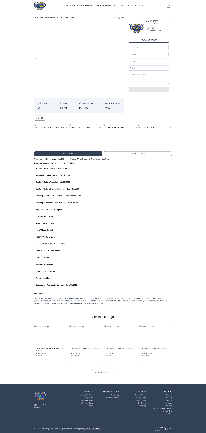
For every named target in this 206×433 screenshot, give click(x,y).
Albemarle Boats (87, 403)
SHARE (40, 118)
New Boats (71, 5)
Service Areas (168, 406)
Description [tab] (68, 154)
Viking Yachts (88, 397)
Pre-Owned (86, 5)
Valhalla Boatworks (86, 400)
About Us (122, 5)
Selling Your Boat (140, 400)
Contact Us (137, 5)
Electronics (142, 403)
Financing (142, 406)
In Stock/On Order (86, 395)
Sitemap (157, 430)
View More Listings (149, 40)
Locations (169, 403)
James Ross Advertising (94, 429)
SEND (149, 90)
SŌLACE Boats (88, 406)
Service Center (140, 395)
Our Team (169, 397)
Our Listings (115, 395)
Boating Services (105, 5)
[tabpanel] (103, 232)
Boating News (168, 411)
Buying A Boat (141, 397)
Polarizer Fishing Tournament (162, 408)
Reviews (170, 414)
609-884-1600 (41, 405)
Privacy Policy (160, 427)
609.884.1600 (155, 30)
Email (151, 28)
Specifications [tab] (138, 154)
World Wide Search (112, 397)
